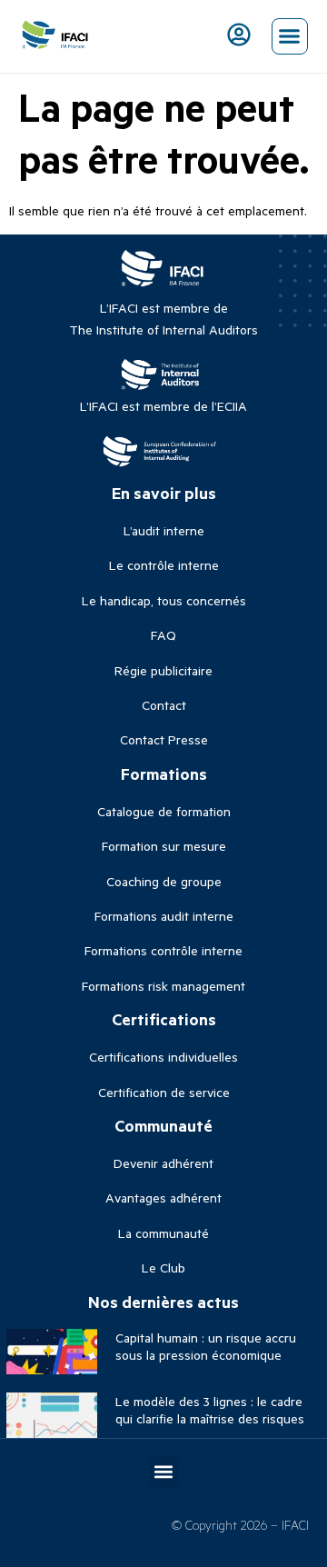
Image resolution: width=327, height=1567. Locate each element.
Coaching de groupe (164, 881)
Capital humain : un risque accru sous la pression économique (205, 1346)
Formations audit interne (163, 915)
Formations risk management (163, 985)
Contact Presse (164, 739)
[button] (290, 36)
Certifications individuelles (163, 1056)
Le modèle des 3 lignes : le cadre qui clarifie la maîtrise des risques (209, 1409)
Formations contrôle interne (163, 950)
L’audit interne (164, 530)
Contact (164, 705)
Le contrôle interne (164, 565)
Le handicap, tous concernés (164, 600)
